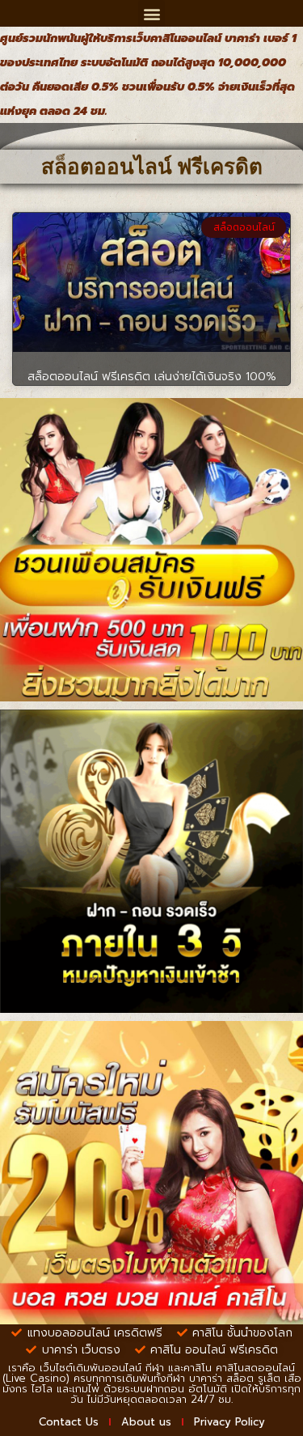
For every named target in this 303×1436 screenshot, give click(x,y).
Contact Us (69, 1422)
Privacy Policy (229, 1422)
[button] (151, 13)
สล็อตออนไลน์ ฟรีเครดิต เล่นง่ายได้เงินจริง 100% (151, 376)
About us (146, 1422)
